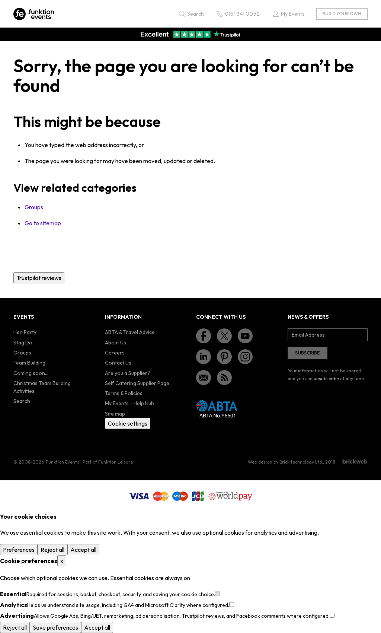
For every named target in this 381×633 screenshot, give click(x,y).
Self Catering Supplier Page (137, 383)
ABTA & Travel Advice (130, 332)
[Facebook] (203, 335)
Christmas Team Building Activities (42, 387)
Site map (115, 413)
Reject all (52, 549)
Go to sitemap (43, 223)
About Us (115, 342)
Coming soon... (30, 373)
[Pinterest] (224, 356)
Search (21, 401)
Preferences (19, 549)
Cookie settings (127, 423)
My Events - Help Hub (129, 403)
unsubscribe (326, 378)
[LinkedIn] (203, 356)
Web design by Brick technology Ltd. (285, 462)
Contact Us (118, 362)
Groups (34, 207)
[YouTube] (245, 335)
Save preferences (55, 627)
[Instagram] (245, 356)
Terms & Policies (124, 393)
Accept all (83, 549)
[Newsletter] (203, 377)
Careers (115, 352)
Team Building (29, 362)
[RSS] (224, 377)
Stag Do (22, 342)
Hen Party (24, 332)
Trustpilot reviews (38, 277)
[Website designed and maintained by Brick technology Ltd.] (355, 461)
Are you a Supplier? (127, 373)
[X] (224, 335)
